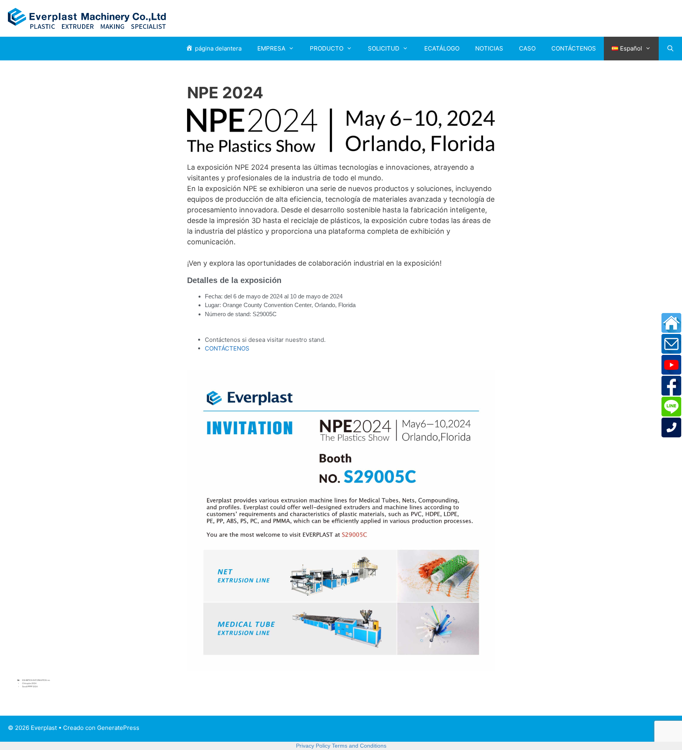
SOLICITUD (383, 48)
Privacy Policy (313, 745)
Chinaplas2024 (29, 683)
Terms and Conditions (359, 745)
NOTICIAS (489, 48)
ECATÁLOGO (441, 48)
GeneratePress (118, 727)
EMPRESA (271, 48)
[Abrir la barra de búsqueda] (670, 48)
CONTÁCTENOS (573, 48)
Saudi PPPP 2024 (29, 686)
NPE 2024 (225, 92)
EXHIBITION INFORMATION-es (36, 680)
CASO (527, 48)
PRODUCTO (326, 48)
